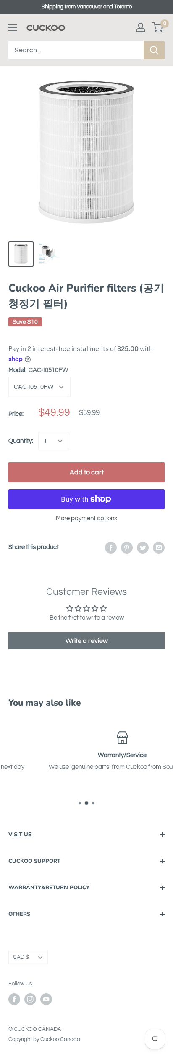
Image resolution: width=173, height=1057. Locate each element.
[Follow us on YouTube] (46, 999)
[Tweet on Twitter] (143, 547)
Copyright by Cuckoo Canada (44, 1039)
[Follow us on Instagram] (30, 999)
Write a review (87, 640)
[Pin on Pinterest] (127, 547)
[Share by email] (159, 547)
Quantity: (20, 441)
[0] (157, 27)
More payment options (86, 518)
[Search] (154, 50)
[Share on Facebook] (111, 547)
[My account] (140, 27)
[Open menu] (12, 27)
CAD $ (21, 957)
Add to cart (87, 472)
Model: (38, 370)
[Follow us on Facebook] (14, 999)
